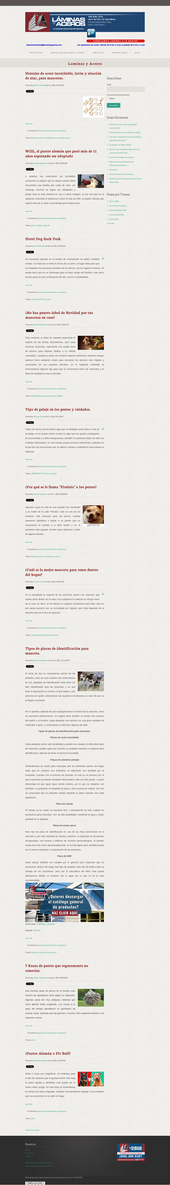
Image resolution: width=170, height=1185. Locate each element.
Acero (114, 201)
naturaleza (35, 299)
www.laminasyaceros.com (101, 38)
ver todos (110, 223)
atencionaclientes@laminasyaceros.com (44, 45)
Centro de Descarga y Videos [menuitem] (67, 52)
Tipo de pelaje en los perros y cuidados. (58, 409)
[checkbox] (126, 99)
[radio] (126, 99)
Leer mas (28, 123)
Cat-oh (36, 930)
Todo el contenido (32, 1130)
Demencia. (113, 170)
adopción (46, 225)
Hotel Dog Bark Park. (43, 238)
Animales (34, 556)
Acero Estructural (118, 206)
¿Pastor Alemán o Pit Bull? (48, 1053)
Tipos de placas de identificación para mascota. (57, 650)
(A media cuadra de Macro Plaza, (100, 22)
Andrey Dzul (38, 85)
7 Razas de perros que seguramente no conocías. (56, 968)
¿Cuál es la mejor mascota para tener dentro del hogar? (61, 572)
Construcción (116, 215)
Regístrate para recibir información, (38, 1164)
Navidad (34, 396)
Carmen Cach (39, 581)
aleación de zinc (64, 138)
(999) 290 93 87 (104, 33)
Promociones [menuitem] (119, 52)
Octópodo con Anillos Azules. (120, 145)
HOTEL (43, 299)
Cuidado (53, 473)
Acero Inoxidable (45, 138)
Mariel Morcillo (39, 246)
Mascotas (35, 138)
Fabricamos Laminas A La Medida (115, 41)
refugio (39, 225)
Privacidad (29, 1153)
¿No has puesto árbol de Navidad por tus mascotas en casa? (59, 315)
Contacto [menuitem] (98, 52)
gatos (49, 396)
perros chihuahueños (47, 556)
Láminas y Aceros (46, 924)
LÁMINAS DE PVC (37, 473)
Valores (28, 1156)
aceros (114, 219)
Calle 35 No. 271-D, (95, 16)
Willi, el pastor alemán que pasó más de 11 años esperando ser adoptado (61, 153)
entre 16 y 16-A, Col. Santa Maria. (102, 19)
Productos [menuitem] (36, 52)
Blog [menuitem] (137, 52)
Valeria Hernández (41, 163)
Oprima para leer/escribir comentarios (51, 130)
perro (55, 138)
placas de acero (45, 952)
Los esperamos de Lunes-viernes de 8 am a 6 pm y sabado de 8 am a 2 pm (111, 45)
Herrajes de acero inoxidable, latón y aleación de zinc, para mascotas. (63, 75)
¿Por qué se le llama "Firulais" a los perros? (61, 486)
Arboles (60, 396)
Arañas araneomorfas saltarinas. (121, 174)
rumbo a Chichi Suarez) (96, 24)
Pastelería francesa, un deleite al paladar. (125, 132)
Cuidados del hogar (38, 635)
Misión (27, 1150)
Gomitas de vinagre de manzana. (121, 157)
